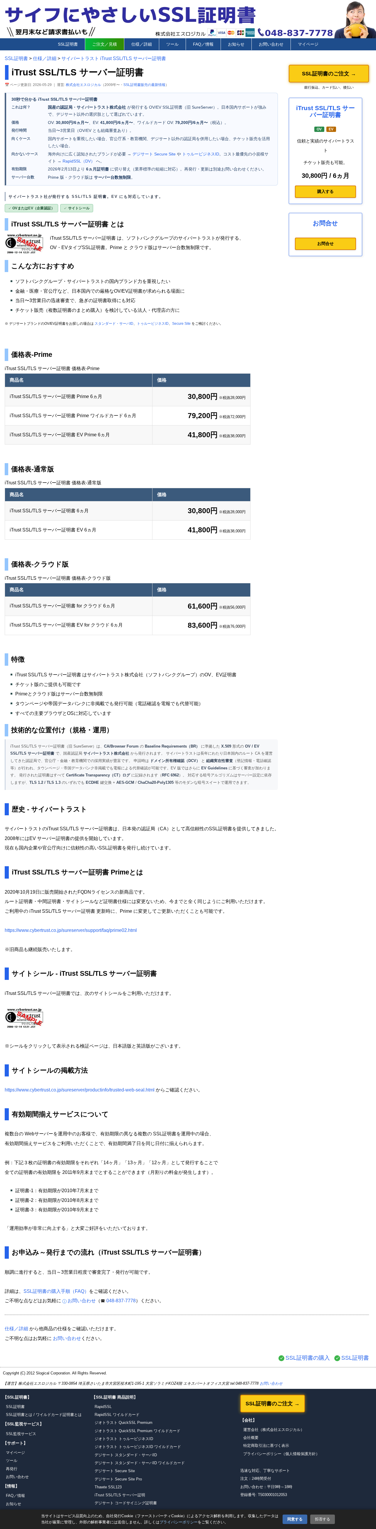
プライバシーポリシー (179, 1522)
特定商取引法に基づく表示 (266, 1445)
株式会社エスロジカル (83, 85)
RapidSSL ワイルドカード (117, 1414)
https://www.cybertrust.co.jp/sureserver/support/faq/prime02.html (71, 930)
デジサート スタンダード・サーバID (126, 1455)
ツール (172, 44)
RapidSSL (103, 1406)
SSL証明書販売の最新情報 (144, 85)
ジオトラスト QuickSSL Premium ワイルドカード (137, 1431)
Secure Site (181, 324)
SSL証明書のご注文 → (329, 74)
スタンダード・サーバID (114, 324)
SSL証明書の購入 (308, 1358)
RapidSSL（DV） (79, 161)
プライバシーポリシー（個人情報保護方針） (281, 1454)
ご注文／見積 (104, 44)
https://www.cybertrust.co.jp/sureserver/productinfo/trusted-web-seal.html (80, 1089)
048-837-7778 (121, 1300)
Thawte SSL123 (108, 1487)
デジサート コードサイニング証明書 (126, 1503)
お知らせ (236, 44)
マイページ (308, 44)
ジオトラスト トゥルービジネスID (124, 1439)
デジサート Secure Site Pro (118, 1479)
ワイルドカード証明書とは (59, 1414)
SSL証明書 (68, 44)
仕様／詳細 (141, 44)
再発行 (11, 1469)
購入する (325, 191)
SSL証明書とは (19, 1414)
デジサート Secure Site (154, 154)
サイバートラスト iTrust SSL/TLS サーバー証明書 (113, 58)
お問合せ (325, 243)
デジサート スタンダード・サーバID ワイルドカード (140, 1463)
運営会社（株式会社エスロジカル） (273, 1429)
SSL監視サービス (21, 1434)
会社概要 (250, 1437)
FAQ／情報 (203, 44)
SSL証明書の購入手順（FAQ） (56, 1291)
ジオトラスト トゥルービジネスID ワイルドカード (138, 1446)
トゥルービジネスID (200, 154)
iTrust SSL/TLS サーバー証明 (120, 1495)
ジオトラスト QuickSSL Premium (123, 1422)
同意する (295, 1519)
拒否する (322, 1519)
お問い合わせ (271, 44)
